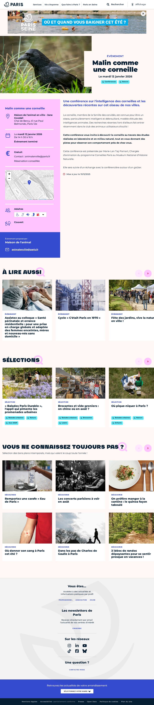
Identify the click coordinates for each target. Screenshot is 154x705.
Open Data (92, 702)
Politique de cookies (109, 702)
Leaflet (30, 199)
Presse (81, 702)
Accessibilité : (57, 702)
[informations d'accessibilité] (30, 214)
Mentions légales (29, 702)
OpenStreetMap (43, 199)
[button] (29, 182)
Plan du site (126, 702)
